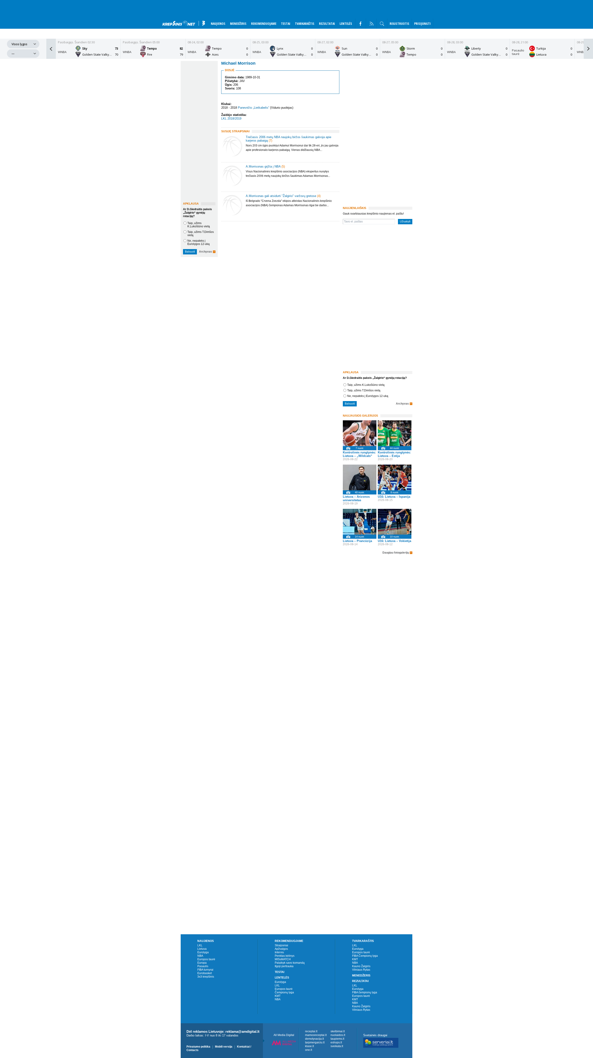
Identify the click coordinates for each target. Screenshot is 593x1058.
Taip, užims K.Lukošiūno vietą (198, 225)
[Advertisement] (279, 262)
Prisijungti (422, 23)
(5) (283, 166)
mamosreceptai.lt (316, 1035)
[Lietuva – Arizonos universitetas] (359, 477)
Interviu (279, 952)
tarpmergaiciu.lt (315, 1042)
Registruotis (399, 23)
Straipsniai (281, 945)
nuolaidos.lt (338, 1035)
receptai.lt (311, 1031)
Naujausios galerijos (360, 415)
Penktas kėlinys (284, 955)
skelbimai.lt (338, 1031)
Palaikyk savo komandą (290, 962)
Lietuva (202, 948)
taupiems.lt (337, 1038)
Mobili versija (223, 1046)
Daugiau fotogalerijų (395, 552)
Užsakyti (405, 221)
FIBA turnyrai (205, 969)
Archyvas (205, 251)
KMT (278, 996)
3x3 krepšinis (205, 976)
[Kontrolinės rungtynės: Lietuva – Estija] (394, 433)
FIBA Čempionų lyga (365, 955)
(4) (319, 196)
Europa (202, 962)
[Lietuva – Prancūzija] (359, 522)
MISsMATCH (283, 959)
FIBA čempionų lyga (364, 992)
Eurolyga (203, 952)
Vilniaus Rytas (361, 969)
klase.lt (309, 1046)
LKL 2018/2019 (231, 118)
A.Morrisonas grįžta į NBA (263, 166)
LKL (199, 945)
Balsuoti (190, 251)
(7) (270, 140)
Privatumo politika (198, 1046)
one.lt (308, 1050)
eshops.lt (336, 1042)
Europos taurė (206, 959)
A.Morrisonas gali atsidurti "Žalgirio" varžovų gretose (281, 196)
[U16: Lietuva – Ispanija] (394, 477)
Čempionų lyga (284, 992)
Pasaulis (202, 966)
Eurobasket (204, 973)
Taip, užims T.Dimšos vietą (363, 390)
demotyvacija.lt (314, 1038)
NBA (200, 955)
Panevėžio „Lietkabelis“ (253, 107)
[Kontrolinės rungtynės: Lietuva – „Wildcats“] (359, 433)
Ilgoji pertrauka (284, 966)
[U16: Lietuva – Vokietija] (394, 522)
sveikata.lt (337, 1046)
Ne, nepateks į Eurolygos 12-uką (198, 242)
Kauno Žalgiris (361, 966)
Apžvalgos (281, 948)
